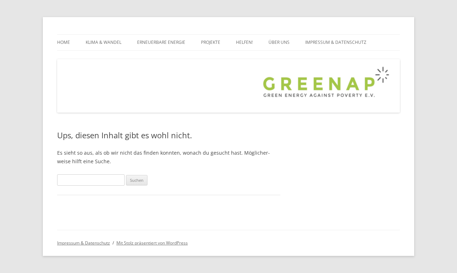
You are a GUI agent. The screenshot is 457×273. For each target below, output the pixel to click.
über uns (279, 42)
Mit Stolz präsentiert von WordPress (152, 243)
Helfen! (244, 42)
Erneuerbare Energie (161, 42)
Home (63, 42)
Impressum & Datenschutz (335, 42)
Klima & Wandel (103, 42)
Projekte (210, 42)
